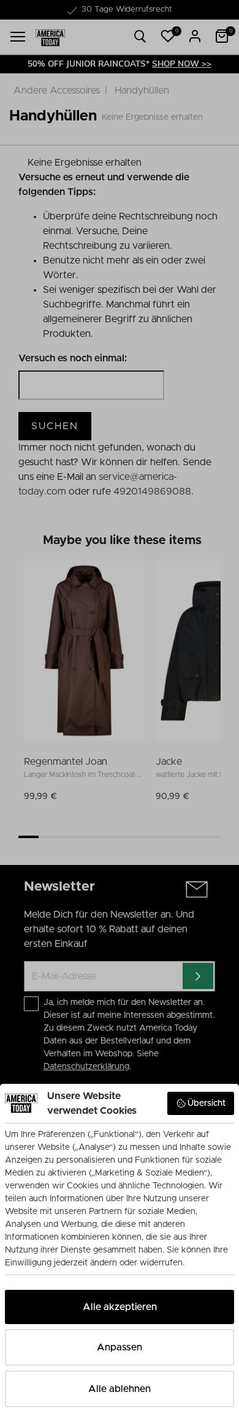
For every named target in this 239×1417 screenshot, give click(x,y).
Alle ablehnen (119, 1389)
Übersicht (207, 1103)
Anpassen (119, 1347)
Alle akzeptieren (120, 1307)
